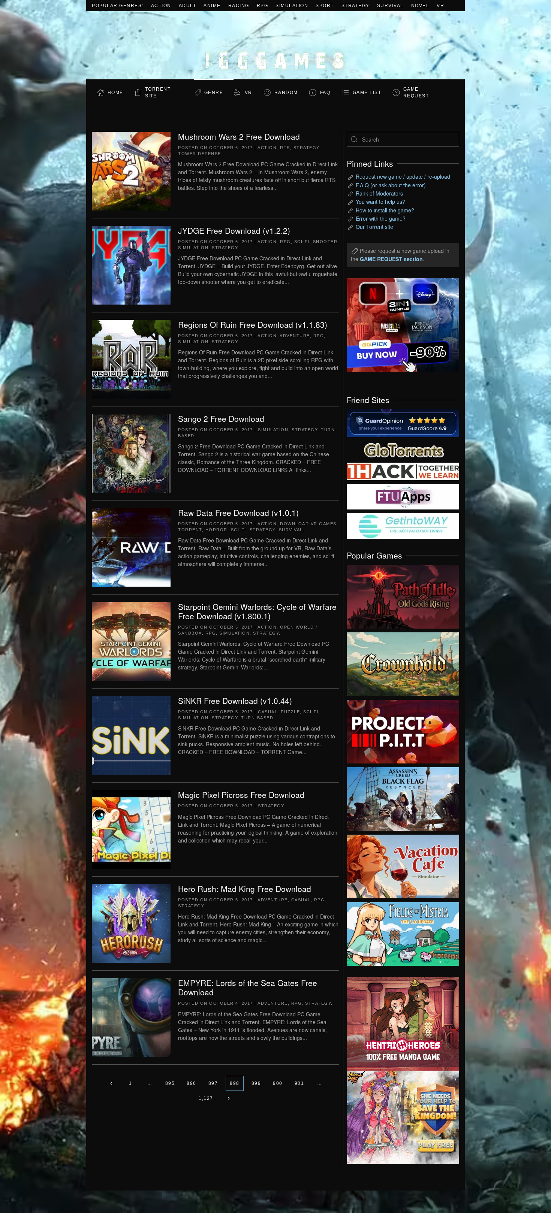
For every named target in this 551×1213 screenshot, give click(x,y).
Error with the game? (381, 218)
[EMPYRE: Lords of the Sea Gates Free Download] (131, 1016)
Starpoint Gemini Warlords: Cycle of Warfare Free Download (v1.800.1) (257, 611)
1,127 (206, 1098)
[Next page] (229, 1098)
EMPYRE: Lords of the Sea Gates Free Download (247, 987)
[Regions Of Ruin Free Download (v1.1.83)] (131, 358)
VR (440, 5)
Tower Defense (199, 153)
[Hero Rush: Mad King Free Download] (131, 922)
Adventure (295, 335)
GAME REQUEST (416, 93)
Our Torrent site (374, 226)
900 (278, 1083)
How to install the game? (385, 210)
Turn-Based (257, 718)
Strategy (355, 5)
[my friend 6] (403, 496)
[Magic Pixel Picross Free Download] (131, 828)
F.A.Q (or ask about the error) (391, 185)
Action (161, 5)
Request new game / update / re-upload (403, 176)
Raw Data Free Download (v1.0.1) (238, 512)
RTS (285, 147)
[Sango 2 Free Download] (131, 452)
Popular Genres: (118, 5)
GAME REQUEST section (391, 259)
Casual (267, 712)
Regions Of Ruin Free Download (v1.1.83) (252, 324)
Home (115, 92)
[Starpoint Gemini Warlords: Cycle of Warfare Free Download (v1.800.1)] (131, 640)
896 (191, 1083)
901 (299, 1083)
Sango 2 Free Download (221, 418)
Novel (420, 5)
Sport (325, 5)
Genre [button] (213, 92)
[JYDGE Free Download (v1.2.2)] (131, 264)
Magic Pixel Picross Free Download (241, 794)
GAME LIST (367, 92)
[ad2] (399, 1024)
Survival (390, 5)
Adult (187, 5)
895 (170, 1083)
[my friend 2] (403, 449)
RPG (262, 5)
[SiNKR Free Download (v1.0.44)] (131, 734)
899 (256, 1083)
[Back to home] (275, 45)
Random (286, 92)
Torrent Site (158, 93)
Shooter (325, 241)
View (403, 595)
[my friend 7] (403, 525)
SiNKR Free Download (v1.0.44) (235, 700)
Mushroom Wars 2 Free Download (239, 136)
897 (213, 1083)
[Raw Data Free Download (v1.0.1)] (131, 546)
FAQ (325, 92)
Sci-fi (302, 241)
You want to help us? (380, 201)
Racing (238, 5)
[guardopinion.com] (403, 422)
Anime (212, 5)
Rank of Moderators (379, 193)
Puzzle (290, 712)
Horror (216, 529)
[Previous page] (111, 1083)
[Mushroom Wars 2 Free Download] (131, 170)
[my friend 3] (403, 471)
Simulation (292, 5)
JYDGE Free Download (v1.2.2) (234, 230)
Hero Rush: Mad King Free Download (244, 888)
